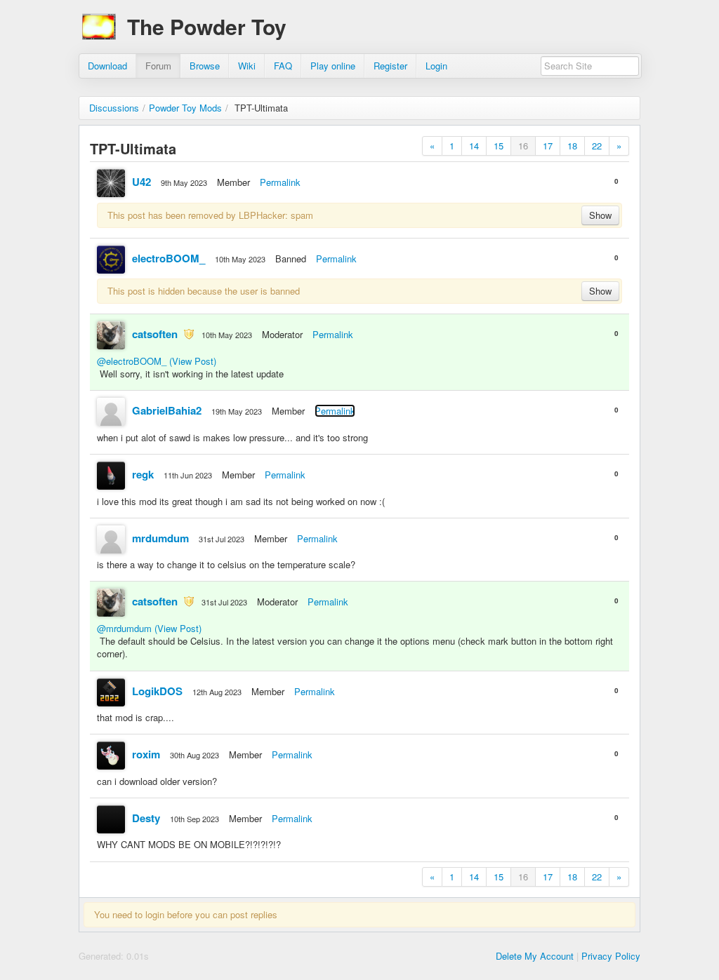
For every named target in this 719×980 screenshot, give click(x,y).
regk (143, 474)
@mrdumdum (124, 628)
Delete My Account (535, 955)
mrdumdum (160, 538)
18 (572, 145)
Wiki (247, 65)
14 (474, 145)
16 (523, 145)
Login (436, 65)
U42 (141, 181)
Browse (205, 65)
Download (107, 65)
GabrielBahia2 (167, 410)
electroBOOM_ (168, 258)
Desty (146, 818)
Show (600, 215)
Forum (158, 65)
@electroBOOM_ (131, 361)
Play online (332, 65)
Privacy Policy (610, 955)
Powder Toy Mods (185, 107)
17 (548, 145)
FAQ (283, 65)
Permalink (280, 182)
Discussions (114, 107)
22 (597, 145)
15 (498, 145)
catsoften (155, 334)
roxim (146, 754)
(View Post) (192, 361)
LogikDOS (157, 691)
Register (390, 65)
